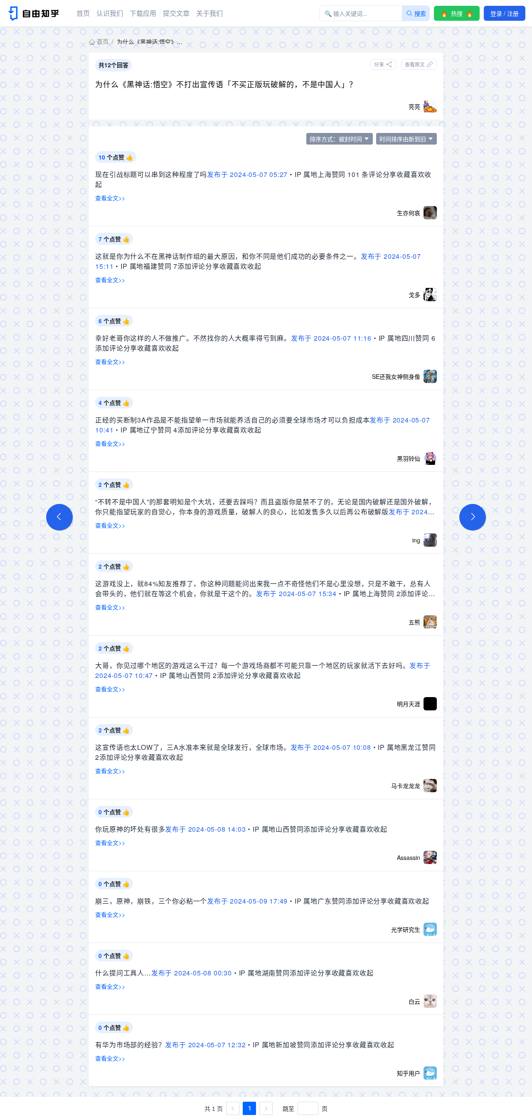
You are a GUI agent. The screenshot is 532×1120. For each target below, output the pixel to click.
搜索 (420, 13)
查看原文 (415, 64)
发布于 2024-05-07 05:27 (247, 174)
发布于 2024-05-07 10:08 (331, 747)
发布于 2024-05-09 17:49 (247, 901)
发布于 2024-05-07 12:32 (205, 1044)
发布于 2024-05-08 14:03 (205, 829)
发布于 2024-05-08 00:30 (191, 973)
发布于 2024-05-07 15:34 (296, 593)
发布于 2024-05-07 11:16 (331, 338)
